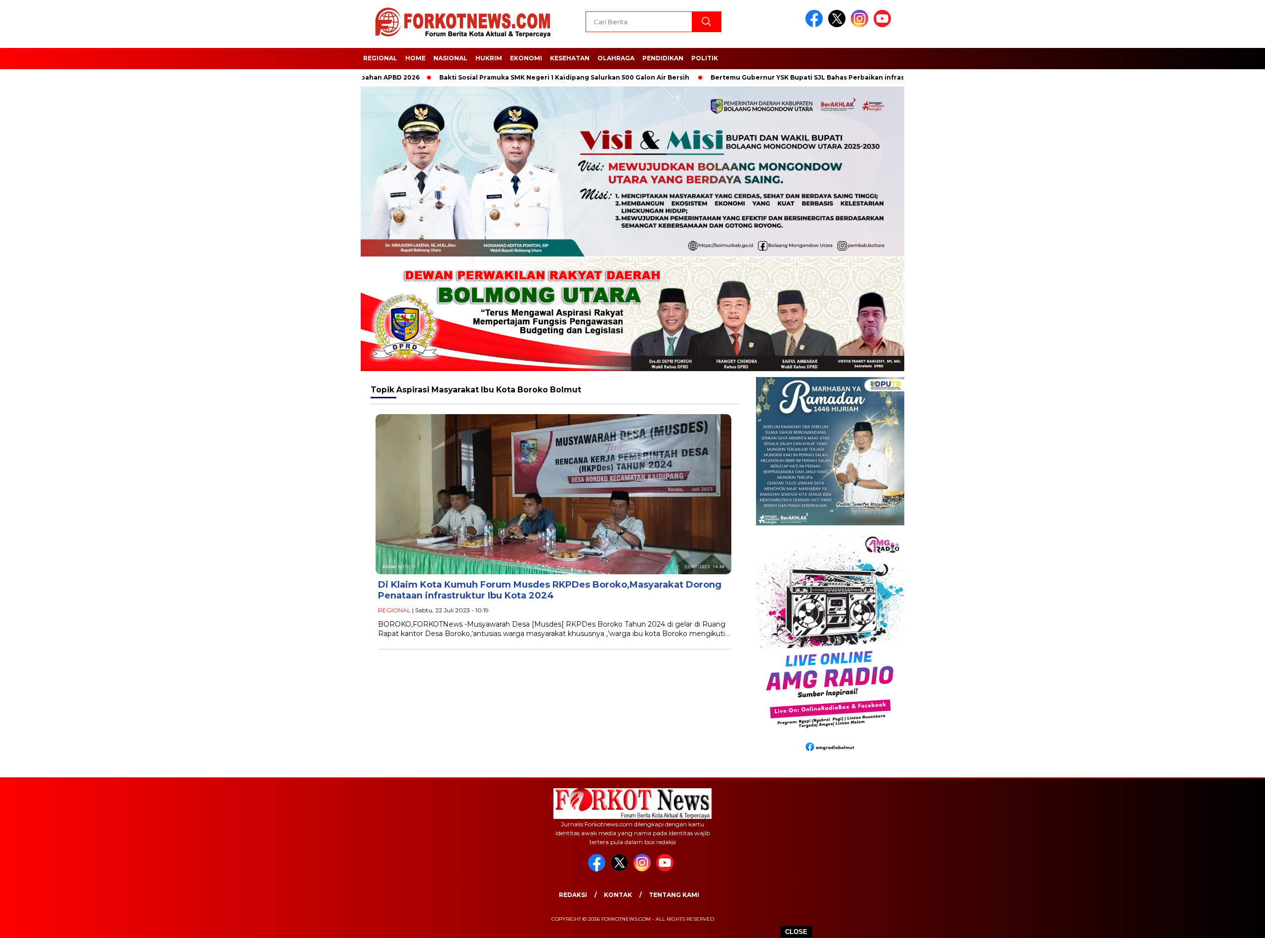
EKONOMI (526, 58)
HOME (415, 58)
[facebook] (815, 25)
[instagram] (861, 25)
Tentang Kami (674, 894)
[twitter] (838, 25)
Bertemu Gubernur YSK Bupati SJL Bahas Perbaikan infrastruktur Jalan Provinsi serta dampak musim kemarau (849, 77)
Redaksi (573, 894)
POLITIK (704, 58)
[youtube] (884, 25)
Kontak (618, 894)
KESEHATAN (570, 58)
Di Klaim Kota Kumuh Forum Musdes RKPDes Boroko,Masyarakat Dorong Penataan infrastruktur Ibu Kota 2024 (549, 590)
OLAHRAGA (615, 58)
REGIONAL (380, 58)
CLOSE (796, 932)
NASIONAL (450, 58)
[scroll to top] (1219, 923)
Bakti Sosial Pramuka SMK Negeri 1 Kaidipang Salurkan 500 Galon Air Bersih (519, 77)
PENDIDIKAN (662, 58)
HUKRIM (488, 58)
